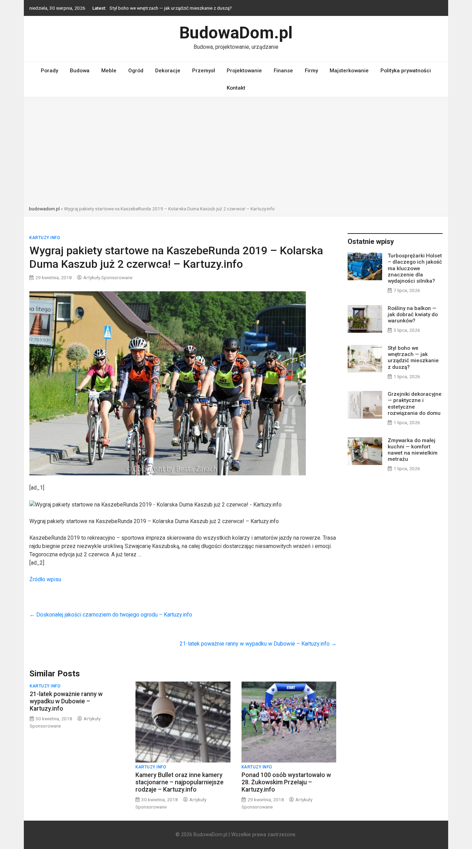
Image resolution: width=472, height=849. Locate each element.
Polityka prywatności (405, 70)
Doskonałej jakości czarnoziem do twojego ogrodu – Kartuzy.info (110, 614)
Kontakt (236, 88)
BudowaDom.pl (236, 33)
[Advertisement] (236, 153)
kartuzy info (44, 237)
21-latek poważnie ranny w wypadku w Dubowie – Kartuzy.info (258, 643)
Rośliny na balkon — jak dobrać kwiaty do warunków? (413, 314)
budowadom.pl (44, 208)
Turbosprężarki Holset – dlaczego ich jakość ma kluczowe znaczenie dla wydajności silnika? (415, 268)
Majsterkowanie (349, 70)
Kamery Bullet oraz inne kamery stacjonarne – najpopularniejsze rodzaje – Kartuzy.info (179, 782)
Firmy (311, 70)
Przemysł (203, 70)
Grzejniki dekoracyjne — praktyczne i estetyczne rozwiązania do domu (415, 403)
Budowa (79, 70)
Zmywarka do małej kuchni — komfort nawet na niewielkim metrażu (412, 450)
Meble (108, 70)
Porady (49, 70)
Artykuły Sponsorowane (107, 277)
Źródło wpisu (45, 579)
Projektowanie (244, 70)
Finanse (283, 70)
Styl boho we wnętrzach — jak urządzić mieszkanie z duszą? (171, 8)
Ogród (135, 70)
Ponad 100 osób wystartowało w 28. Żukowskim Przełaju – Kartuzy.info (286, 782)
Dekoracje (167, 70)
